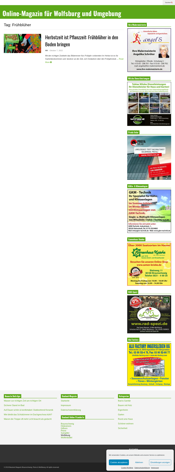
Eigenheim (123, 410)
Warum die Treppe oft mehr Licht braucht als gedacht (28, 419)
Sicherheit (122, 428)
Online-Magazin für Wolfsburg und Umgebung (62, 13)
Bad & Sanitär (124, 401)
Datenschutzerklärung (142, 468)
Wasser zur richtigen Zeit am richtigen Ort (22, 401)
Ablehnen (139, 462)
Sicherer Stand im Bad (14, 405)
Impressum (155, 468)
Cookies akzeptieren (118, 462)
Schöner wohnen (125, 424)
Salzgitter (65, 433)
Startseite (65, 401)
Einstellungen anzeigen (160, 462)
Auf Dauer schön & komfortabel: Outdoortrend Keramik (28, 410)
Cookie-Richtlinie (127, 468)
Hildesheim (66, 426)
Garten (11, 47)
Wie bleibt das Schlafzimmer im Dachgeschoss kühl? (28, 414)
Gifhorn (64, 428)
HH (46, 50)
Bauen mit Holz (125, 405)
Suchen (168, 2)
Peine (63, 431)
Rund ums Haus (125, 419)
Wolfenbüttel (66, 437)
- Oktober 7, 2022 (55, 50)
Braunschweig (67, 424)
